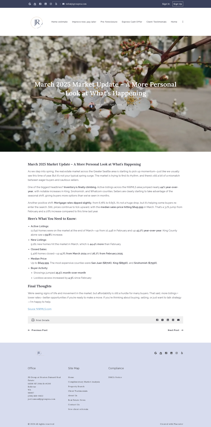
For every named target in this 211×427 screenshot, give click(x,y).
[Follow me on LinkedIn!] (45, 4)
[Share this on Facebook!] (157, 320)
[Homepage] (37, 22)
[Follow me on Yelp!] (56, 4)
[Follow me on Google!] (30, 4)
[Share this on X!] (162, 320)
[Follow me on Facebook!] (40, 4)
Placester (178, 424)
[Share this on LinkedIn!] (168, 320)
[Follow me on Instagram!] (51, 4)
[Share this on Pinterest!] (173, 320)
